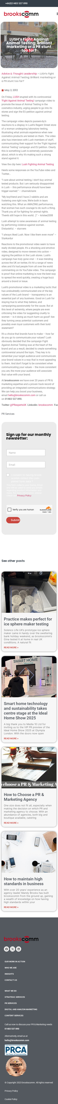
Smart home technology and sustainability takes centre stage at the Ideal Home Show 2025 (26, 710)
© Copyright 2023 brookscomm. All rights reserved (29, 1082)
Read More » (11, 647)
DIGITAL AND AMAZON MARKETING (21, 1009)
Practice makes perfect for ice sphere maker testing (28, 621)
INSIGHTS (9, 974)
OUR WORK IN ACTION (15, 961)
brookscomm (46, 404)
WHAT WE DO (11, 991)
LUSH (16, 96)
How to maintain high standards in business (23, 881)
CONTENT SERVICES (14, 1015)
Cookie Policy (11, 1099)
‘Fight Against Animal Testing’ (18, 100)
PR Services (8, 413)
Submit (15, 520)
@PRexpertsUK (18, 404)
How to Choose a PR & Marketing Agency (24, 797)
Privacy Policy (24, 495)
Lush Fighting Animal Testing (38, 164)
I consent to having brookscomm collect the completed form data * (26, 478)
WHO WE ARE (11, 968)
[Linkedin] (18, 949)
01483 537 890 (12, 1029)
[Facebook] (6, 949)
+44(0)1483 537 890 (16, 3)
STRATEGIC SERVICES (15, 997)
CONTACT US (11, 980)
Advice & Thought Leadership (19, 73)
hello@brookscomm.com (21, 395)
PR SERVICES (11, 1003)
